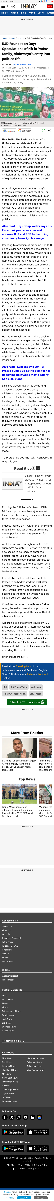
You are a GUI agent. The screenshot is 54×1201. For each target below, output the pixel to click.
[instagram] (18, 1117)
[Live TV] (50, 6)
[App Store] (38, 1132)
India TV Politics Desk (21, 64)
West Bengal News (35, 1070)
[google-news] (39, 1117)
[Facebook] (5, 1117)
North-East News (10, 1078)
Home (4, 12)
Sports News (8, 1015)
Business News (9, 1027)
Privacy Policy (40, 1165)
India (23, 12)
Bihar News (7, 1058)
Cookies (7, 1192)
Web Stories (7, 961)
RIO (30, 1168)
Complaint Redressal (11, 938)
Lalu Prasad (35, 693)
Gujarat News (8, 1093)
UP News (6, 1085)
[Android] (42, 1)
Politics (12, 38)
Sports (41, 12)
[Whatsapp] (43, 131)
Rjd (5, 687)
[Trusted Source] (25, 130)
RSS (37, 1168)
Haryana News (8, 1066)
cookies (9, 1198)
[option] (27, 483)
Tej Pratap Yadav (19, 687)
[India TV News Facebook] (46, 1)
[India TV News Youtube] (52, 1)
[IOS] (40, 1)
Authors (5, 957)
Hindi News (7, 950)
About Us (6, 930)
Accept (24, 1198)
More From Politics (27, 733)
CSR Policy (20, 1168)
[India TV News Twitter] (49, 1)
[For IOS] (38, 1148)
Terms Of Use (24, 1165)
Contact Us (7, 926)
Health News (8, 1030)
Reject (40, 1198)
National (21, 38)
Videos (14, 12)
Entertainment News (11, 1011)
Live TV (5, 953)
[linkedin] (32, 1117)
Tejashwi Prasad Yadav (14, 693)
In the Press (7, 942)
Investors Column (10, 946)
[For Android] (13, 1148)
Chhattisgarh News (10, 1089)
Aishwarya (36, 687)
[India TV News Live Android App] (13, 1132)
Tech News (7, 1019)
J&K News (6, 1097)
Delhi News (7, 1062)
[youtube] (25, 1117)
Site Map (11, 1165)
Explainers (6, 1023)
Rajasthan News (34, 1062)
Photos (5, 1003)
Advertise (6, 934)
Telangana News (34, 1066)
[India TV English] (29, 6)
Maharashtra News (35, 1058)
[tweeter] (12, 1117)
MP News (6, 1074)
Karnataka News (9, 1101)
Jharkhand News (9, 1070)
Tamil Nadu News (10, 1081)
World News (7, 999)
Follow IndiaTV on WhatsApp (25, 702)
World (32, 12)
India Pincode (8, 980)
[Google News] (9, 130)
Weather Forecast (10, 976)
